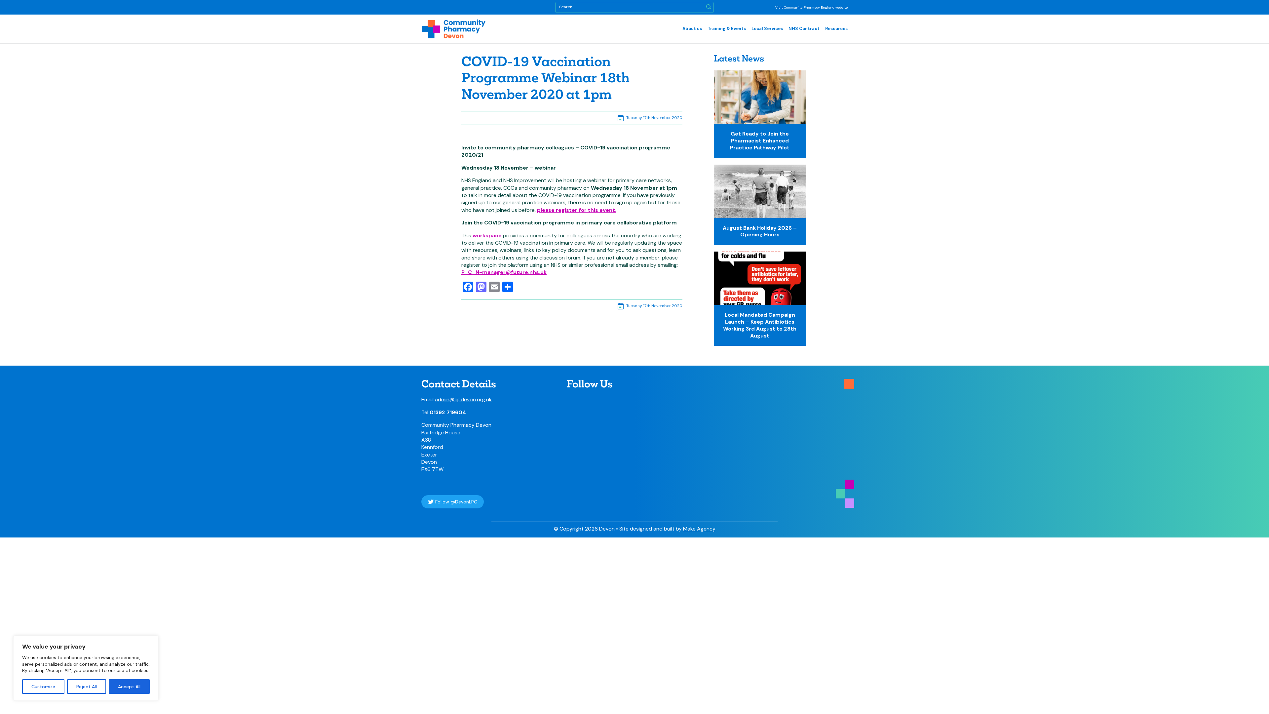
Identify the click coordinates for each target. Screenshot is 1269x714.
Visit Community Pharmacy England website (811, 7)
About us (692, 28)
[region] (86, 668)
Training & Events (727, 28)
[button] (708, 7)
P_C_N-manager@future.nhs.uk (504, 272)
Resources (836, 28)
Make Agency (699, 528)
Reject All (86, 687)
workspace (487, 235)
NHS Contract (804, 28)
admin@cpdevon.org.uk (463, 399)
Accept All (129, 687)
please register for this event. (576, 210)
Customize (43, 687)
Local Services (767, 28)
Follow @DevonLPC (456, 502)
